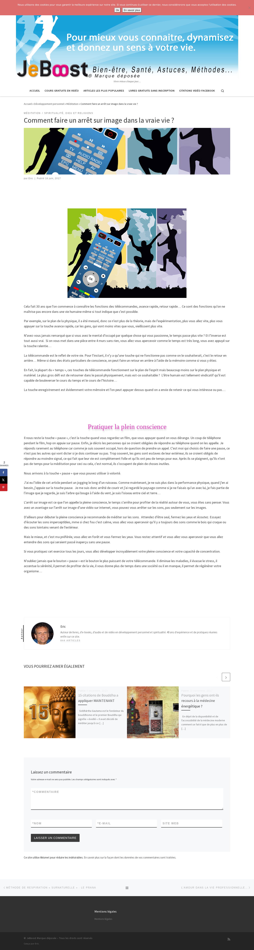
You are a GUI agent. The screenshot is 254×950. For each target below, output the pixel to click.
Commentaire (45, 791)
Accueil (28, 104)
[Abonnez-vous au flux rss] (229, 939)
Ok (117, 10)
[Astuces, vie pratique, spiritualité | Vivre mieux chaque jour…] (127, 40)
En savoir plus (132, 10)
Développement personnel (49, 104)
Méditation (72, 104)
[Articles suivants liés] (226, 677)
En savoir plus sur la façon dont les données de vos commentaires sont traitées (130, 857)
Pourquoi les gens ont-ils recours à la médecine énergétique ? (200, 700)
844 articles (70, 640)
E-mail (104, 823)
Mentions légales (103, 919)
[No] (249, 8)
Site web (171, 823)
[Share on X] (3, 480)
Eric (30, 178)
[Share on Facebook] (3, 472)
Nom (37, 823)
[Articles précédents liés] (217, 677)
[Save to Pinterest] (3, 487)
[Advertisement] (127, 194)
